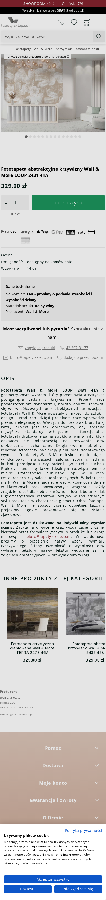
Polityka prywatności (83, 830)
